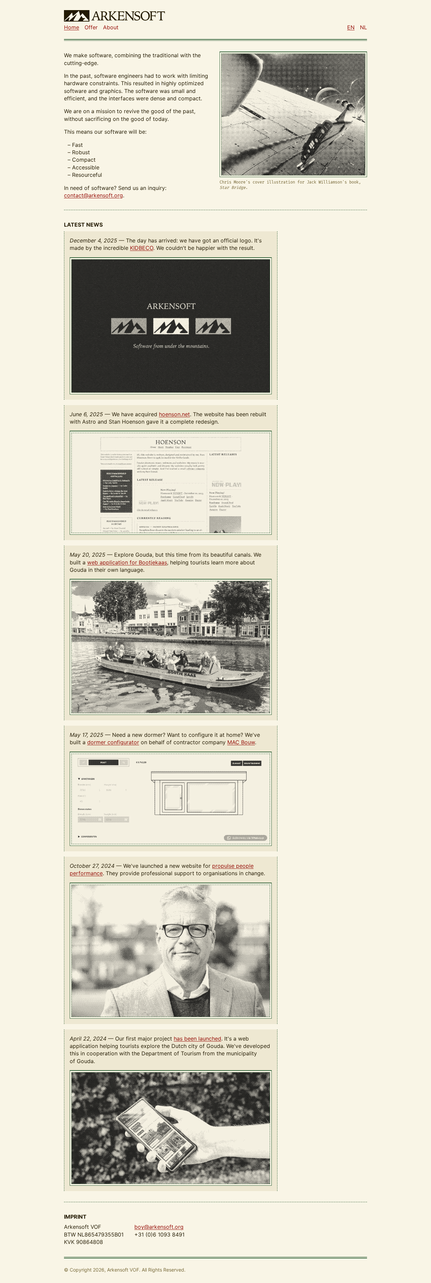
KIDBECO (141, 247)
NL (363, 27)
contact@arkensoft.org (93, 195)
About (111, 27)
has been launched (197, 1038)
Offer (91, 27)
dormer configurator (113, 742)
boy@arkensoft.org (159, 1226)
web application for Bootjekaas (127, 562)
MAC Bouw (241, 742)
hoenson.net (174, 414)
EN (351, 27)
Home (71, 27)
